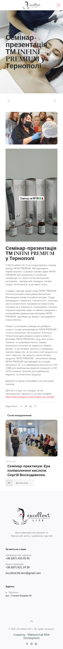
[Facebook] (27, 643)
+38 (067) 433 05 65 (18, 558)
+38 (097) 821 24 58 (18, 567)
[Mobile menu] (58, 5)
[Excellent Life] (31, 5)
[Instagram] (31, 643)
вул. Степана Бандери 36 (18, 595)
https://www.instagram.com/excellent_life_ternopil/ (30, 397)
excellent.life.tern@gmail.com (23, 573)
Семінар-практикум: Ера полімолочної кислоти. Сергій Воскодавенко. (28, 470)
